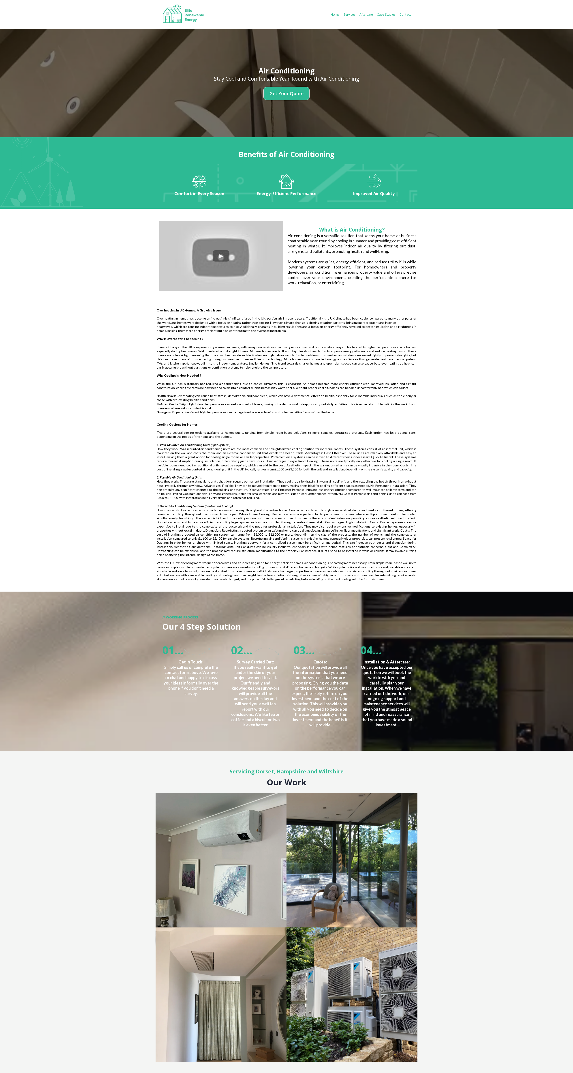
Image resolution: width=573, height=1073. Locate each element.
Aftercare (366, 14)
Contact (405, 14)
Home (335, 14)
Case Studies (386, 14)
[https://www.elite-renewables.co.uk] (182, 14)
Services (349, 14)
